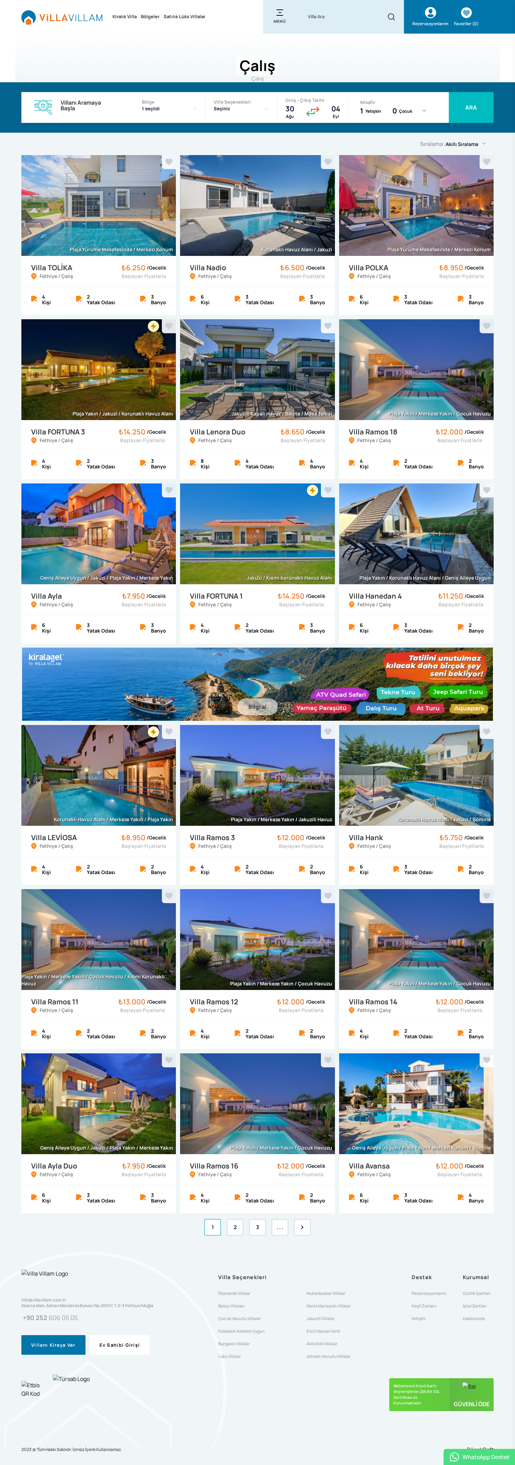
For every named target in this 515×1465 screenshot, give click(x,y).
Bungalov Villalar (234, 1344)
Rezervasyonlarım (429, 1293)
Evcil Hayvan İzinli (323, 1331)
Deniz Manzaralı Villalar (329, 1306)
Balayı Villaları (231, 1306)
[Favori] (169, 162)
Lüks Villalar (229, 1356)
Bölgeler (150, 16)
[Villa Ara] (391, 17)
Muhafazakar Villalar (326, 1293)
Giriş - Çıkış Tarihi (305, 100)
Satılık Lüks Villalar (184, 16)
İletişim (419, 1318)
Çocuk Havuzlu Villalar (239, 1318)
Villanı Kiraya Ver (53, 1345)
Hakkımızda (474, 1318)
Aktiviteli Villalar (322, 1344)
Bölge (148, 102)
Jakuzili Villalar (321, 1318)
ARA (471, 107)
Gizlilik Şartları (476, 1293)
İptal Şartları (475, 1306)
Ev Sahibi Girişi (119, 1345)
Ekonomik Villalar (234, 1293)
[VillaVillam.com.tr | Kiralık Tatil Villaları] (62, 17)
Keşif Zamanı (424, 1306)
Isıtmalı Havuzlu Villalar (328, 1356)
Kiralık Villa (124, 16)
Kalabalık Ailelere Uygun (241, 1331)
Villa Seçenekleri (232, 102)
